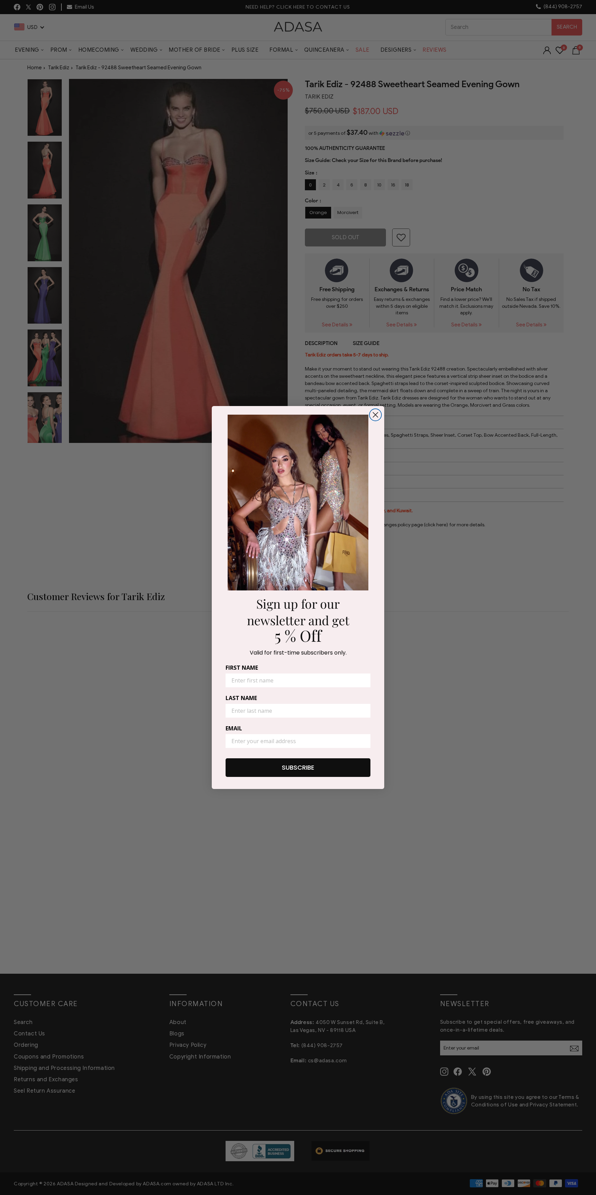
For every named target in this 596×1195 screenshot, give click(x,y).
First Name (242, 667)
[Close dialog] (375, 415)
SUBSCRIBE (298, 767)
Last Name (241, 698)
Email (234, 728)
